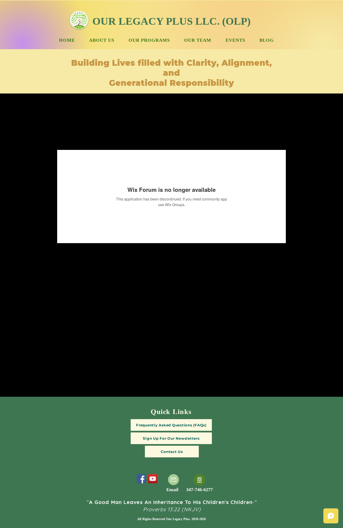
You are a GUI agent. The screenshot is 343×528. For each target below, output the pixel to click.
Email (172, 489)
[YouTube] (152, 478)
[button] (171, 438)
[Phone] (199, 480)
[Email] (173, 479)
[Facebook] (141, 478)
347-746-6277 (199, 489)
